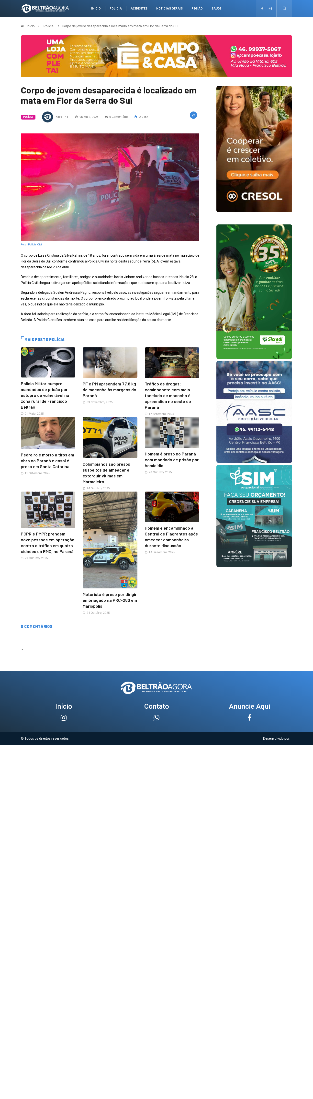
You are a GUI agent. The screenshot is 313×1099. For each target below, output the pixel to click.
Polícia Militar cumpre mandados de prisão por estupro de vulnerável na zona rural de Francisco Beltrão (45, 395)
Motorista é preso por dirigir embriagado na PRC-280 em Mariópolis (110, 600)
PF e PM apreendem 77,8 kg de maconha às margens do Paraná (109, 389)
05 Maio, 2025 (89, 117)
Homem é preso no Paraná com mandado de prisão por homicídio (172, 459)
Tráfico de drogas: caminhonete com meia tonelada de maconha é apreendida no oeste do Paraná (168, 395)
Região (197, 8)
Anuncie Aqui (249, 706)
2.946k (143, 117)
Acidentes (139, 8)
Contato (156, 706)
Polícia (116, 8)
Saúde (216, 8)
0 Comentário (118, 117)
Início (96, 8)
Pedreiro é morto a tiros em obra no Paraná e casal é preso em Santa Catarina (47, 460)
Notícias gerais (169, 8)
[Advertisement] (156, 779)
